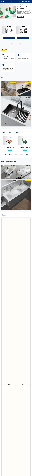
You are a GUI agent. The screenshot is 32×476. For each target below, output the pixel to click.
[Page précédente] (3, 384)
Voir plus (8, 38)
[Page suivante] (29, 384)
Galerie (26, 1)
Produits (14, 1)
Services (22, 1)
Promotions (18, 1)
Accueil (11, 1)
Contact (29, 1)
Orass (2, 1)
